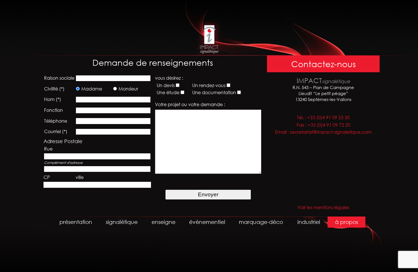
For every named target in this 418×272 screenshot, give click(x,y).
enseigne (163, 222)
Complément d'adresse (63, 162)
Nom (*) (52, 99)
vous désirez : (169, 78)
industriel (308, 222)
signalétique (122, 222)
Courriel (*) (55, 131)
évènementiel (207, 222)
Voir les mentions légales (323, 207)
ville (80, 177)
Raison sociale (59, 78)
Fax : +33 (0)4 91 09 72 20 (323, 125)
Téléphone (55, 121)
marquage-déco (261, 222)
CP (47, 177)
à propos (346, 222)
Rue (48, 149)
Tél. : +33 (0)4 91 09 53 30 (323, 117)
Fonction (53, 110)
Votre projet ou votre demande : (190, 104)
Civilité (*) (54, 89)
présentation (75, 222)
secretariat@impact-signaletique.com (331, 132)
